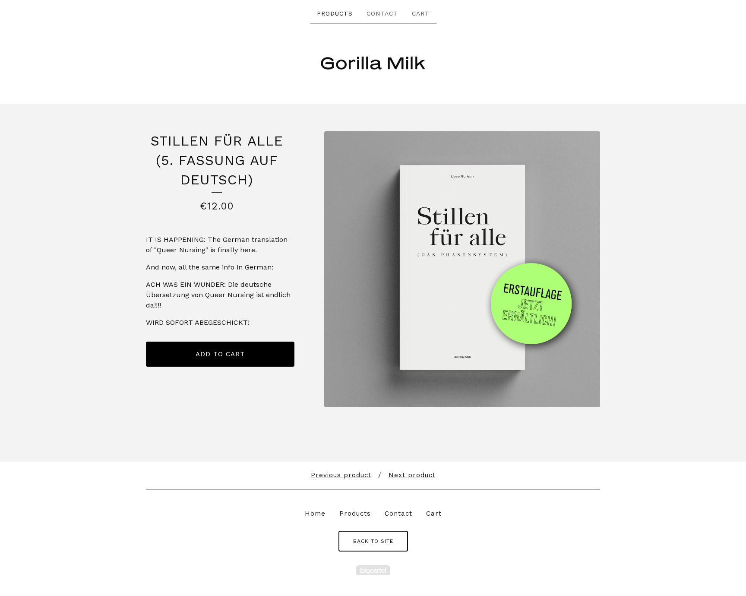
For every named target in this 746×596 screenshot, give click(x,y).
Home (315, 513)
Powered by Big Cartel (373, 570)
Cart (421, 13)
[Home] (373, 63)
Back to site (373, 541)
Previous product (341, 475)
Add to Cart (220, 354)
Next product (412, 475)
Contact (382, 13)
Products (335, 13)
